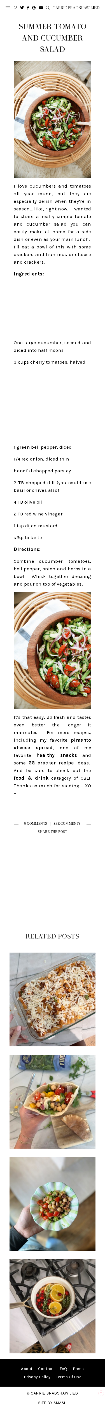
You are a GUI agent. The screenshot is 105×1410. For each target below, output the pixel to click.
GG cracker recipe (51, 763)
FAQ (63, 1368)
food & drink (31, 778)
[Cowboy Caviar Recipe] (53, 1249)
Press (78, 1368)
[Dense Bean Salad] (53, 1147)
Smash (60, 1403)
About (26, 1368)
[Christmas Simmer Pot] (53, 1352)
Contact (46, 1368)
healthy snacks (56, 755)
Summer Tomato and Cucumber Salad (53, 38)
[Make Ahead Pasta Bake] (53, 1045)
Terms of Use (68, 1377)
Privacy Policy (37, 1377)
